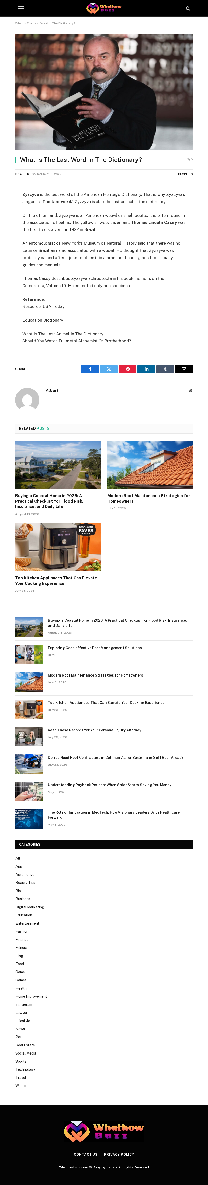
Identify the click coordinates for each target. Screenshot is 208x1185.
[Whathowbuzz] (104, 8)
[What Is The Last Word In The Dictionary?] (104, 92)
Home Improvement (31, 996)
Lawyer (21, 1013)
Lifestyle (22, 1021)
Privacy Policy (119, 1154)
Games (21, 980)
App (18, 866)
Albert (25, 174)
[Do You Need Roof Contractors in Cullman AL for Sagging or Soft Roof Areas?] (29, 764)
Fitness (21, 948)
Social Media (25, 1053)
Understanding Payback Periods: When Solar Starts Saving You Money (109, 785)
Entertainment (27, 923)
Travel (20, 1078)
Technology (25, 1069)
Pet (18, 1037)
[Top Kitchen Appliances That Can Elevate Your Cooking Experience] (58, 547)
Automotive (24, 875)
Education (23, 915)
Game (20, 972)
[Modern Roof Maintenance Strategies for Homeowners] (150, 465)
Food (19, 964)
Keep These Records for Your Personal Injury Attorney (94, 730)
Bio (18, 891)
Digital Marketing (29, 907)
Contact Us (86, 1154)
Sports (20, 1061)
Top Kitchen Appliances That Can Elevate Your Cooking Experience (56, 580)
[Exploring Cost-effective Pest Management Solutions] (29, 654)
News (20, 1029)
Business (185, 174)
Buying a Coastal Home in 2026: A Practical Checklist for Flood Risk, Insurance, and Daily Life (49, 501)
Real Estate (25, 1045)
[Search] (187, 8)
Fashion (21, 931)
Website (22, 1086)
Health (21, 988)
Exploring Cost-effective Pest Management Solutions (95, 648)
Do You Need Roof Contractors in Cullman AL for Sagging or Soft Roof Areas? (115, 757)
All (17, 858)
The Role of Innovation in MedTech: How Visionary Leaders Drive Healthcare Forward (114, 814)
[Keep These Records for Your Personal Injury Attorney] (29, 736)
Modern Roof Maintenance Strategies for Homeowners (148, 498)
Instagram (23, 1004)
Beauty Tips (25, 883)
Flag (19, 956)
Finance (22, 939)
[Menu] (21, 8)
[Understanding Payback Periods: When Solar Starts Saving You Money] (29, 791)
